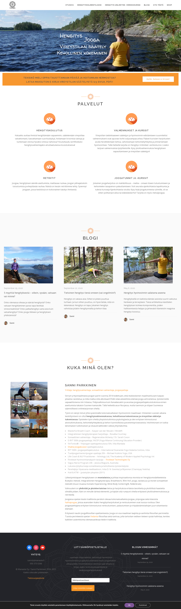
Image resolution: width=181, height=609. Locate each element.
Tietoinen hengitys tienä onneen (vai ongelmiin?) (89, 292)
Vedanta (94, 516)
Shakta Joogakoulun (77, 447)
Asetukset (143, 605)
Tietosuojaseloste (36, 578)
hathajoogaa (71, 502)
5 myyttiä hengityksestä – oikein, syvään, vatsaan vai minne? (145, 556)
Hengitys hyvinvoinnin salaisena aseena (144, 292)
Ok (129, 605)
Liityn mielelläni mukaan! (83, 588)
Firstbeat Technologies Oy (118, 459)
